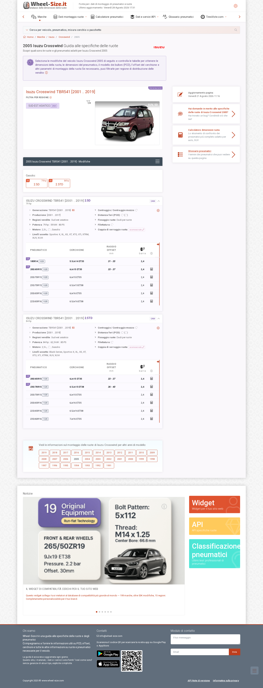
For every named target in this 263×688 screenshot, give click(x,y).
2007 (54, 459)
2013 (108, 452)
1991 (108, 465)
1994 (76, 465)
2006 (65, 459)
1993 (87, 465)
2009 (152, 452)
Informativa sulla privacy (226, 680)
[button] (131, 30)
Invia (234, 652)
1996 (54, 465)
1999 (141, 459)
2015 (87, 452)
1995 (65, 465)
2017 (65, 452)
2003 (98, 459)
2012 (119, 452)
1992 (98, 465)
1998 (152, 459)
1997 (44, 465)
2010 (141, 452)
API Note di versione (199, 680)
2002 (108, 459)
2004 (87, 459)
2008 (44, 459)
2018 (54, 452)
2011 (130, 452)
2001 (119, 459)
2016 (76, 452)
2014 (98, 452)
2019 (44, 452)
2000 (130, 459)
